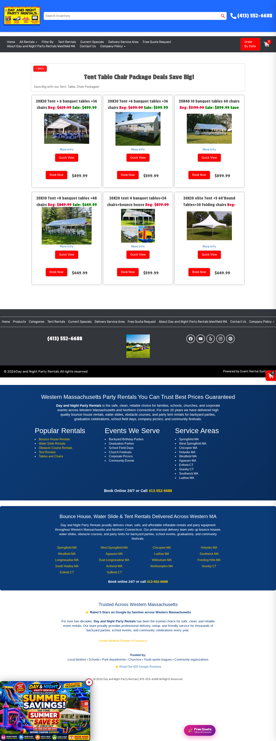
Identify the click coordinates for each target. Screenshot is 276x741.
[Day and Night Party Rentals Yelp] (210, 338)
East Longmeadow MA (114, 560)
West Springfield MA (114, 547)
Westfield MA (67, 553)
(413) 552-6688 (64, 338)
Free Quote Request (157, 42)
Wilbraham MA (162, 560)
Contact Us (88, 46)
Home (11, 42)
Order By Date (250, 44)
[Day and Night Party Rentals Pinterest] (230, 338)
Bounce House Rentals (54, 439)
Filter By (48, 42)
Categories (36, 321)
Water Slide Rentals (52, 443)
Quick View (66, 157)
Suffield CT (114, 572)
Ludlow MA (161, 553)
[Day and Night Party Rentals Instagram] (220, 338)
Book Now (56, 175)
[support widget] (75, 730)
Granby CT (209, 566)
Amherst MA (114, 566)
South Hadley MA (67, 566)
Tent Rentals (67, 42)
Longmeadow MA (67, 560)
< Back (40, 68)
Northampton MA (161, 566)
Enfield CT (67, 572)
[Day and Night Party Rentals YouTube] (200, 338)
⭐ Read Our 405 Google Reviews (138, 666)
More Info (66, 149)
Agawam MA (114, 553)
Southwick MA (209, 553)
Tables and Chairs (51, 456)
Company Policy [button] (112, 46)
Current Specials (92, 42)
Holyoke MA (209, 547)
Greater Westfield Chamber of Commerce (123, 640)
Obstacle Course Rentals (55, 447)
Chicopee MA (162, 547)
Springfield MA (67, 547)
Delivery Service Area (123, 42)
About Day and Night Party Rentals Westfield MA (41, 46)
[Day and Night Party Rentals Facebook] (190, 338)
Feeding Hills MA (209, 560)
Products (19, 321)
